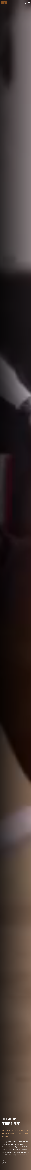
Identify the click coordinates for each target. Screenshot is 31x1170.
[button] (29, 3)
